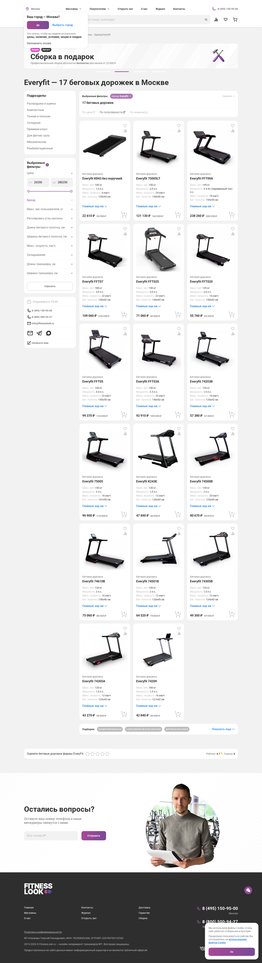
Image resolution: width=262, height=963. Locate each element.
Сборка (143, 918)
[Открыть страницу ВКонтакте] (202, 948)
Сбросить (50, 286)
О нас (144, 8)
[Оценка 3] (97, 754)
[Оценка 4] (102, 754)
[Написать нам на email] (30, 333)
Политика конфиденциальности (43, 932)
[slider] (28, 191)
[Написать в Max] (48, 333)
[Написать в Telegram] (39, 333)
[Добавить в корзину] (124, 214)
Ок (231, 951)
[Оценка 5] (107, 754)
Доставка (144, 907)
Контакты (179, 8)
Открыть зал (125, 8)
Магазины (30, 912)
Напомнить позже (39, 43)
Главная (29, 907)
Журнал (160, 8)
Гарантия (144, 912)
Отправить (93, 835)
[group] (103, 71)
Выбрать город (62, 25)
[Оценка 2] (92, 754)
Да (38, 25)
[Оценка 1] (87, 754)
